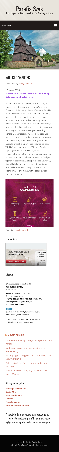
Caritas (9, 398)
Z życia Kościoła (16, 335)
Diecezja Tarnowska (15, 388)
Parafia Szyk (29, 8)
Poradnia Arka (12, 402)
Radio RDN (10, 392)
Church (14, 445)
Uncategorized (21, 230)
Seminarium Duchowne (17, 405)
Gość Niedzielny (13, 395)
